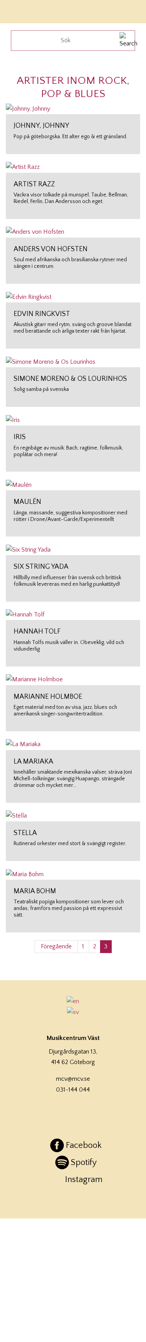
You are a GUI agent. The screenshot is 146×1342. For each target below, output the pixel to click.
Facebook (84, 1145)
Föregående (56, 946)
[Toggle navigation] (129, 11)
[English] (73, 1001)
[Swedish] (73, 1012)
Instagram (83, 1179)
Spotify (84, 1162)
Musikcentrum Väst (28, 10)
